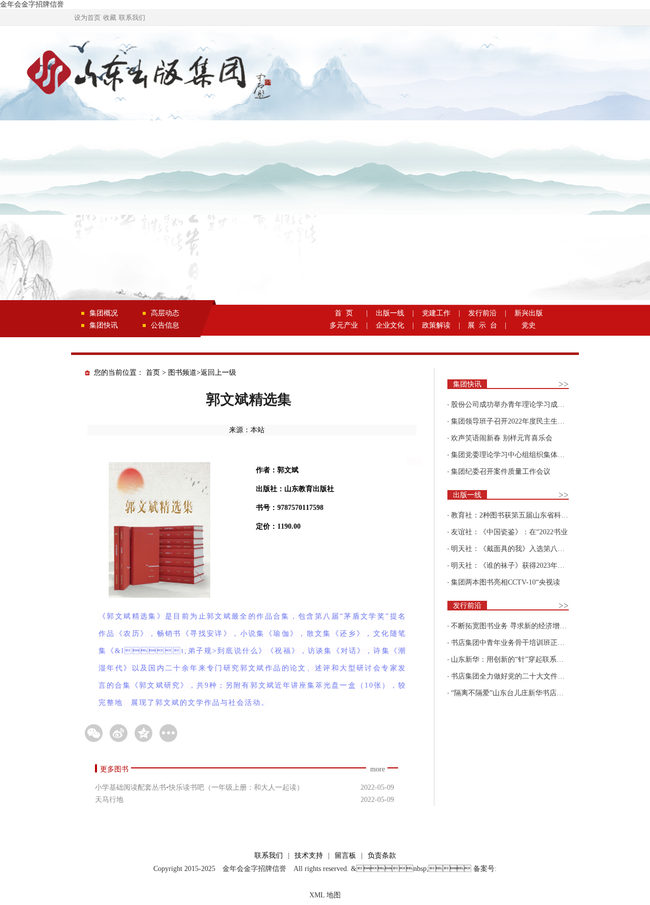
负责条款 (382, 855)
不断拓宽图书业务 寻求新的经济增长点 (512, 626)
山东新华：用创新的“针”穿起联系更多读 (514, 659)
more (377, 769)
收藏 (109, 17)
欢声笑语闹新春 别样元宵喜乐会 (501, 438)
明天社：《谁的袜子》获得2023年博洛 (511, 565)
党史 (529, 325)
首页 (153, 372)
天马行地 (109, 799)
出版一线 (390, 313)
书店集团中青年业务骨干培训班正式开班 (515, 643)
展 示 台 (482, 325)
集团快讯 (103, 325)
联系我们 (132, 17)
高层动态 (165, 313)
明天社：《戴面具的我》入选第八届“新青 (516, 549)
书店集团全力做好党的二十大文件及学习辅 (518, 676)
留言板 (345, 855)
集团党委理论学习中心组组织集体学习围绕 (518, 455)
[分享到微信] (94, 733)
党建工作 (436, 313)
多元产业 (344, 325)
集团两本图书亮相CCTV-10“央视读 (505, 582)
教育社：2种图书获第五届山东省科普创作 (516, 515)
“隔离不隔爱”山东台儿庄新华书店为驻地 (514, 693)
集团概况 (103, 313)
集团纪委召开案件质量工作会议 (500, 471)
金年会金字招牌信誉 (32, 4)
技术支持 (309, 855)
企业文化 (390, 325)
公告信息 (165, 325)
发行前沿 (482, 313)
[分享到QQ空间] (143, 733)
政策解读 (436, 325)
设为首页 (87, 17)
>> (564, 384)
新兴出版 (528, 313)
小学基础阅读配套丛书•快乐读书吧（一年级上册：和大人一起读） (199, 787)
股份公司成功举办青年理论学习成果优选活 (518, 404)
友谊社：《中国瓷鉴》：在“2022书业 (509, 532)
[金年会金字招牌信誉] (147, 74)
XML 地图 (325, 895)
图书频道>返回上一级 (202, 372)
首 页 (344, 313)
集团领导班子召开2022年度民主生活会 (511, 421)
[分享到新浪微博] (118, 733)
